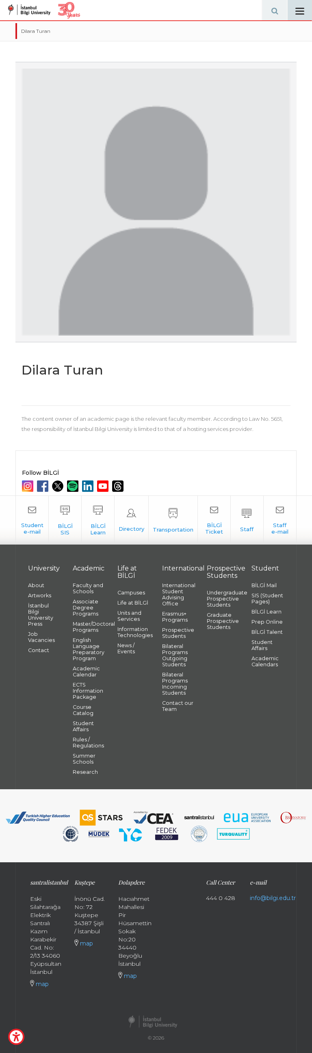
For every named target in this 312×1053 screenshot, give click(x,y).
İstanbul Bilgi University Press (40, 615)
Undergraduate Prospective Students (223, 599)
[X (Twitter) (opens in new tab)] (58, 486)
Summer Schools (84, 759)
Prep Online (267, 622)
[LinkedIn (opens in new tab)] (88, 486)
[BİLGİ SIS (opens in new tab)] (65, 520)
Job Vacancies (41, 637)
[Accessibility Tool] (16, 1037)
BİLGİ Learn (266, 612)
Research (85, 772)
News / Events (126, 648)
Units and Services (129, 616)
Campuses (131, 593)
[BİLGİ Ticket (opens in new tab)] (214, 520)
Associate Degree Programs (85, 608)
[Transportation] (173, 520)
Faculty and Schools (88, 588)
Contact (38, 650)
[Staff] (247, 520)
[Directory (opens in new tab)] (131, 520)
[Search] (274, 10)
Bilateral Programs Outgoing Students (175, 655)
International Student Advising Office (178, 594)
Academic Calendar (86, 671)
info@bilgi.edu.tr (273, 898)
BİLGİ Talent (267, 632)
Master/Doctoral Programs (89, 627)
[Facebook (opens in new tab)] (43, 486)
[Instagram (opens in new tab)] (28, 486)
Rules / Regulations (88, 742)
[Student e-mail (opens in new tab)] (32, 520)
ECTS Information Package (88, 691)
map (41, 984)
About (36, 585)
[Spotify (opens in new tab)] (73, 486)
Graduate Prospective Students (223, 621)
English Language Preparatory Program (88, 649)
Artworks (39, 595)
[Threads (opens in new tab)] (119, 486)
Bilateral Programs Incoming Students (175, 684)
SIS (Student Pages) (267, 598)
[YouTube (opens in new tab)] (103, 486)
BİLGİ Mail (264, 585)
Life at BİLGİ (132, 603)
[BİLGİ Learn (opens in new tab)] (98, 520)
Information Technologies (133, 632)
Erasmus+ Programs (175, 617)
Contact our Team (177, 706)
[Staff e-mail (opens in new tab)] (280, 520)
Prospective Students (178, 633)
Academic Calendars (265, 661)
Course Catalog (83, 710)
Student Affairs (83, 726)
